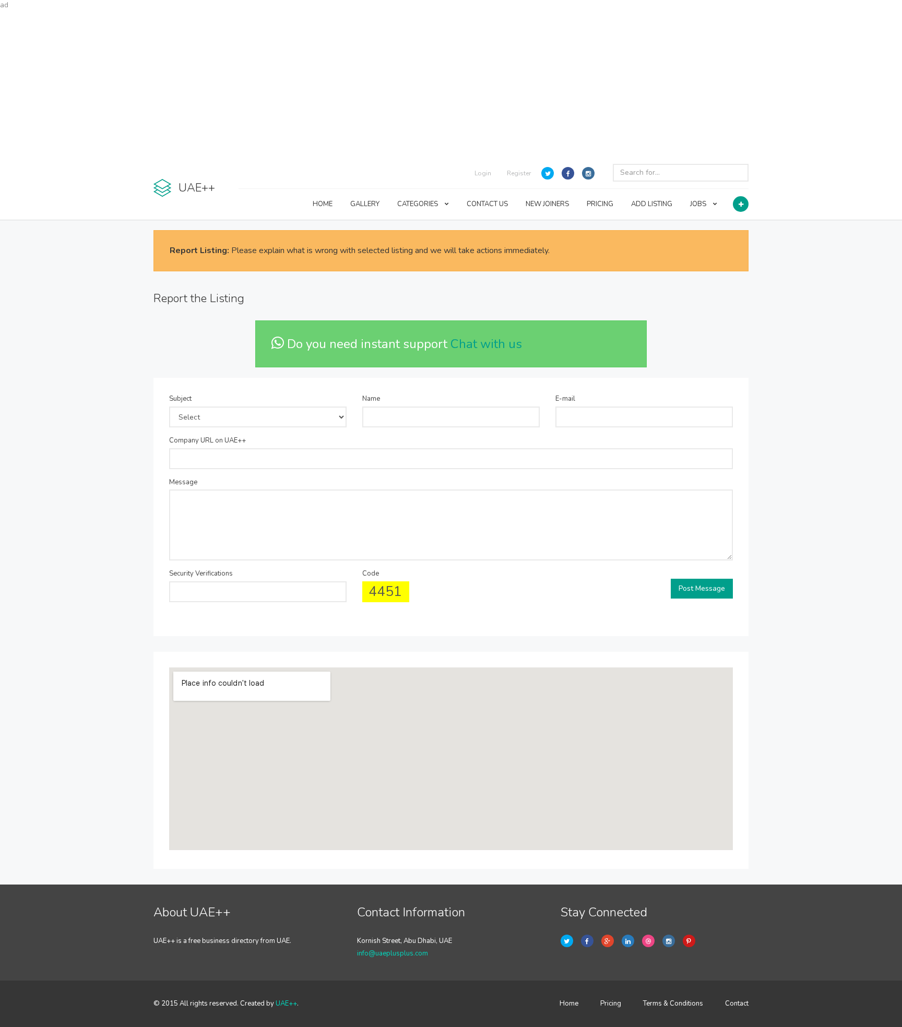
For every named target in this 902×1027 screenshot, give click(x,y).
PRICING (600, 204)
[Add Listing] (741, 204)
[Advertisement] (451, 83)
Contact (737, 1003)
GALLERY (364, 204)
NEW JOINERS (547, 204)
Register (519, 173)
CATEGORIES (418, 204)
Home (569, 1003)
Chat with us (486, 344)
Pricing (610, 1003)
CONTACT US (487, 204)
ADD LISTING (651, 204)
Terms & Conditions (673, 1003)
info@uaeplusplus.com (392, 953)
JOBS (699, 204)
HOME (323, 204)
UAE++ (286, 1003)
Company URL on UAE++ (207, 440)
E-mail (565, 398)
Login (482, 173)
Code (370, 573)
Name (371, 398)
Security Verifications (201, 573)
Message (183, 482)
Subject (180, 398)
